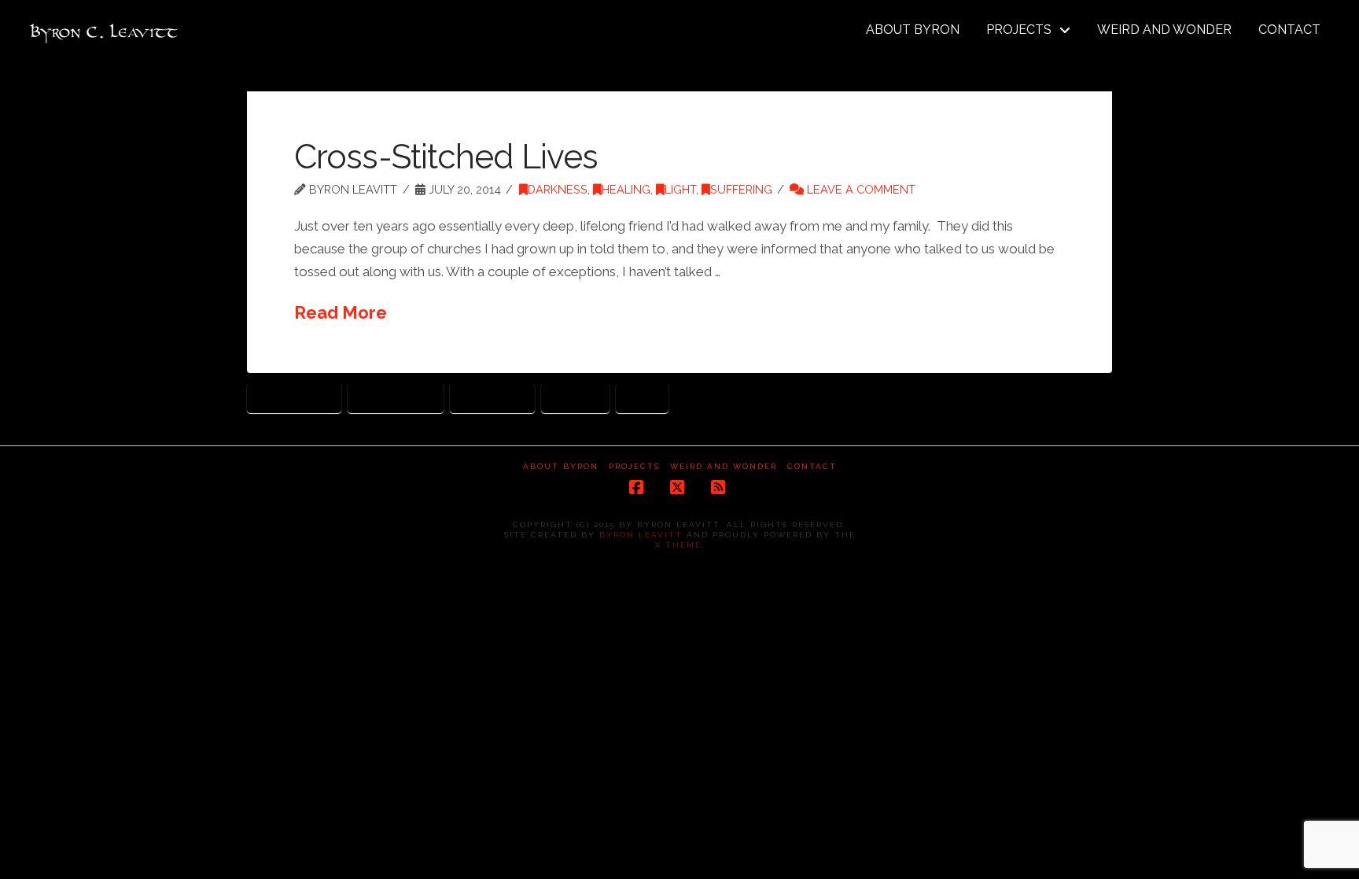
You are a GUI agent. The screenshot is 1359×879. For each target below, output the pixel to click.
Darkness (557, 189)
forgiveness (395, 397)
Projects (634, 466)
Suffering (741, 189)
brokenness (294, 397)
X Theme (678, 545)
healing (575, 397)
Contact (812, 466)
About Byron (560, 466)
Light (680, 189)
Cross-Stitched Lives (446, 156)
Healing (626, 189)
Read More (340, 312)
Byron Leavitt (641, 534)
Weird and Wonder (723, 466)
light (642, 397)
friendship (492, 397)
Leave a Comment (859, 189)
